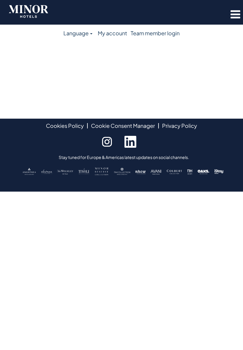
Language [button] (76, 33)
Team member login (155, 33)
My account (112, 33)
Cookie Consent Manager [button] (123, 125)
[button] (202, 14)
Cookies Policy (65, 125)
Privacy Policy (179, 125)
